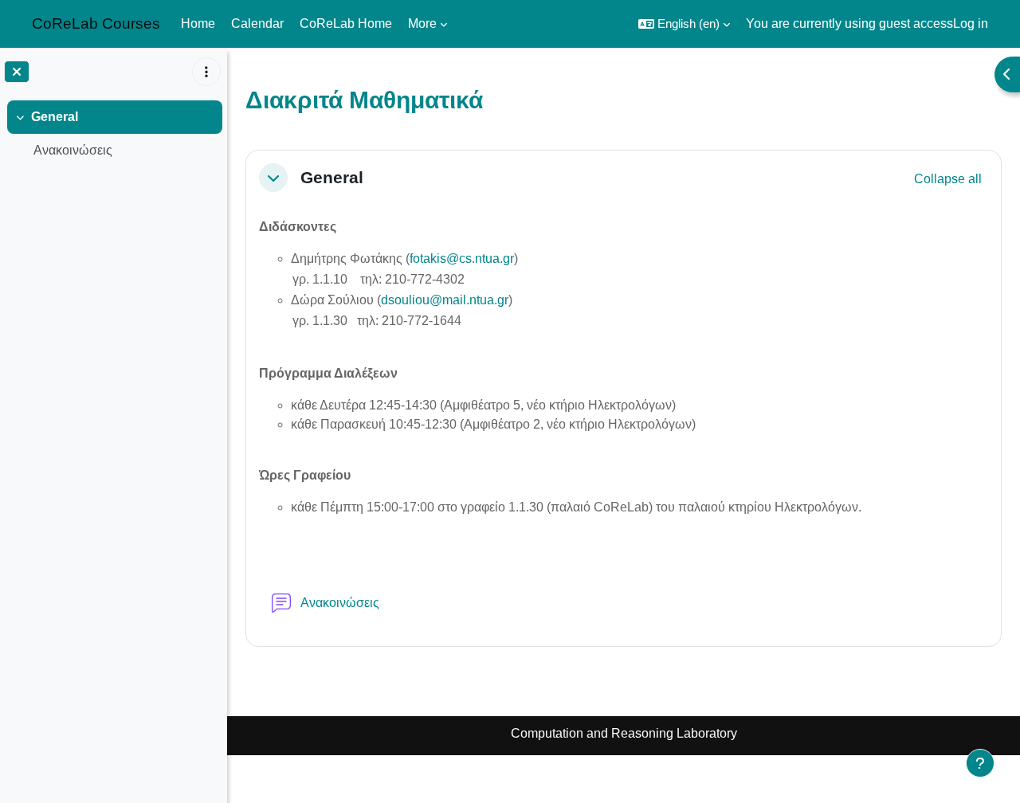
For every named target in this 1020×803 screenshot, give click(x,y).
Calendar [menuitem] (257, 23)
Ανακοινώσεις (72, 150)
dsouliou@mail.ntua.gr (444, 300)
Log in (970, 23)
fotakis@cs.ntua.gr (462, 258)
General (54, 116)
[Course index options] (206, 71)
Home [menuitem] (198, 23)
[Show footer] (980, 763)
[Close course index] (16, 72)
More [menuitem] (422, 23)
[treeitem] (113, 133)
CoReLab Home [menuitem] (346, 23)
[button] (684, 24)
